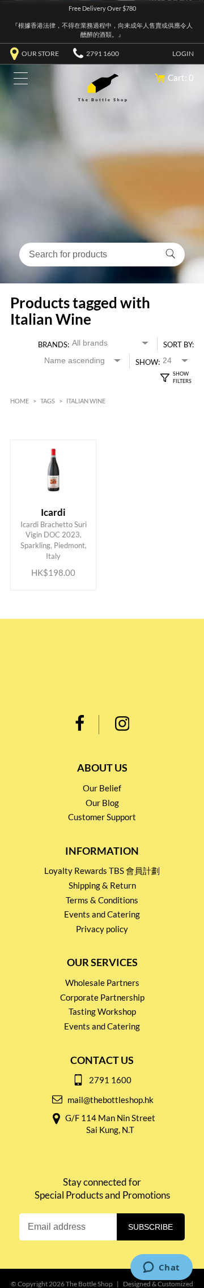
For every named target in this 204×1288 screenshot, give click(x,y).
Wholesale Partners (102, 982)
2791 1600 (102, 53)
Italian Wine (85, 400)
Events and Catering (102, 914)
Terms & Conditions (102, 900)
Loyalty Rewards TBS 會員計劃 (102, 870)
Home (19, 400)
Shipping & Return (102, 885)
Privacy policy (102, 929)
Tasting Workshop (102, 1011)
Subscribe (150, 1226)
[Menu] (18, 80)
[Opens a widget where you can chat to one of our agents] (161, 1268)
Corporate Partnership (102, 997)
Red (44, 433)
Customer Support (102, 817)
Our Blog (102, 803)
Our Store (40, 53)
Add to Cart (54, 536)
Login (183, 53)
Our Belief (102, 788)
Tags (47, 400)
